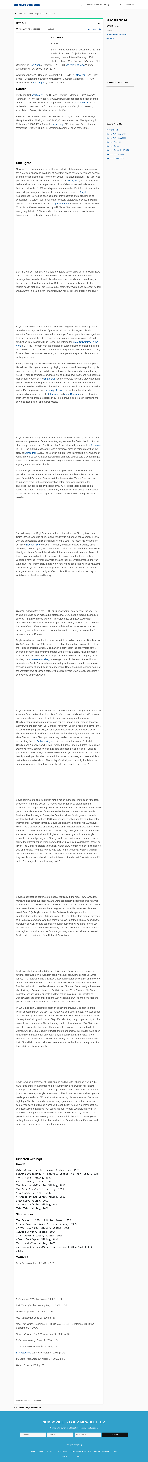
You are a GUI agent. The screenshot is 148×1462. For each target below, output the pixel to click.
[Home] (27, 4)
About (117, 34)
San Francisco (23, 1352)
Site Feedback (62, 1451)
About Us (42, 1451)
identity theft (73, 180)
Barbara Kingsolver (47, 741)
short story (37, 95)
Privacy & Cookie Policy (80, 1451)
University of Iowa (75, 65)
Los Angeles (39, 82)
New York (35, 65)
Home (33, 1451)
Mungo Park (30, 453)
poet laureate (62, 203)
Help (51, 1451)
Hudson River (33, 544)
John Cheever (71, 394)
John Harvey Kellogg (39, 659)
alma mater (49, 378)
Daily (115, 1451)
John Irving (53, 394)
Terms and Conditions (101, 1451)
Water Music (81, 102)
